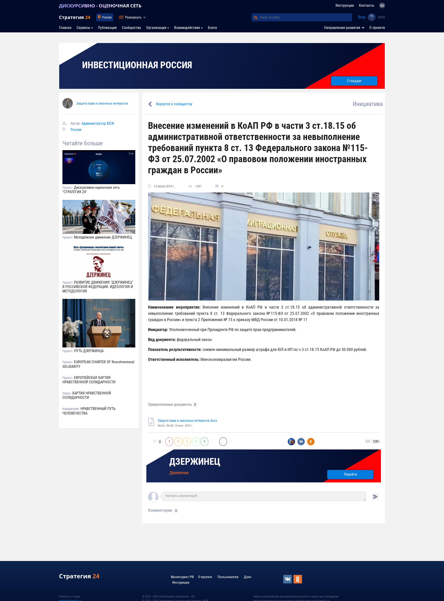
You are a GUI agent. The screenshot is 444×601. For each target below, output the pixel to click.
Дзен (247, 577)
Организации (156, 27)
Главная (65, 27)
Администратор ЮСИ (98, 123)
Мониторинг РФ (182, 577)
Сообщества (131, 27)
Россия (107, 17)
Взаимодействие (187, 27)
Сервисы (83, 27)
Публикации (107, 27)
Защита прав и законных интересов (102, 103)
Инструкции (345, 5)
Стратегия (74, 17)
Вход (361, 17)
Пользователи (228, 577)
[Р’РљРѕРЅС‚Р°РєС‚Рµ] (288, 579)
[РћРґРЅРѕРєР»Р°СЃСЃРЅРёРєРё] (298, 579)
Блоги (212, 27)
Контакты (366, 5)
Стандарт (354, 81)
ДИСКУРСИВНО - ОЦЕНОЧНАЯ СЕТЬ (100, 6)
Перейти (350, 474)
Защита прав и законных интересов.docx (187, 420)
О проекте (377, 27)
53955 (381, 17)
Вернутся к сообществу (174, 104)
